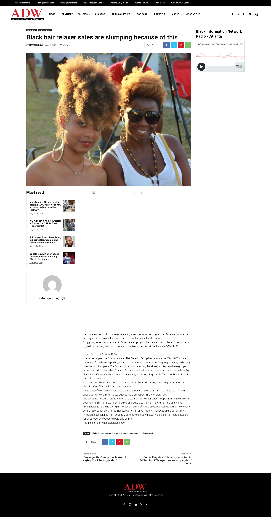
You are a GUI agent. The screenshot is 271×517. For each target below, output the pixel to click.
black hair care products (101, 433)
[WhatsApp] (188, 45)
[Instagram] (238, 14)
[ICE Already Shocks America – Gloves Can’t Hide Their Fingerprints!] (69, 225)
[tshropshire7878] (52, 284)
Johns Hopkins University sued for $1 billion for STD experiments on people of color (165, 460)
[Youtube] (250, 14)
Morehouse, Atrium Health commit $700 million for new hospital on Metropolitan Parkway (45, 206)
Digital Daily (45, 30)
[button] (256, 14)
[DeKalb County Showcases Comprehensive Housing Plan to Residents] (69, 258)
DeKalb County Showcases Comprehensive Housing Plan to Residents (44, 257)
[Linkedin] (244, 14)
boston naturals (120, 433)
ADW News (32, 30)
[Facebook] (232, 14)
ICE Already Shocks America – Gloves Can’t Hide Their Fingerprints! (45, 223)
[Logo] (135, 488)
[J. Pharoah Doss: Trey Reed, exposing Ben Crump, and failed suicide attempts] (69, 242)
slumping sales (148, 433)
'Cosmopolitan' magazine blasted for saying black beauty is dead (106, 459)
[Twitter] (174, 45)
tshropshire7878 (36, 45)
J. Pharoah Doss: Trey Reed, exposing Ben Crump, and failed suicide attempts (45, 240)
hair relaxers (134, 433)
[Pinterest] (181, 45)
